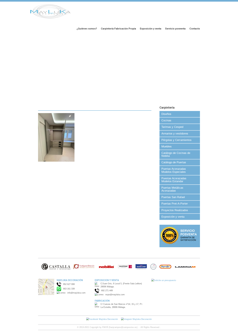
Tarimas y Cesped (172, 126)
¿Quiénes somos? (87, 28)
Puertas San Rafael (173, 197)
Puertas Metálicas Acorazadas (172, 189)
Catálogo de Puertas (173, 162)
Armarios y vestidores (174, 133)
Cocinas (166, 120)
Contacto (194, 28)
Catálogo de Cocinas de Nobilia (175, 154)
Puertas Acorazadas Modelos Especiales (173, 170)
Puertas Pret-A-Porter (174, 203)
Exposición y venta (150, 28)
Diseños (166, 114)
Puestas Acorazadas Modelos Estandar (173, 180)
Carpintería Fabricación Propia (118, 28)
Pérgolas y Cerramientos (176, 140)
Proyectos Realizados (174, 210)
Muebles (166, 146)
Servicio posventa (175, 28)
